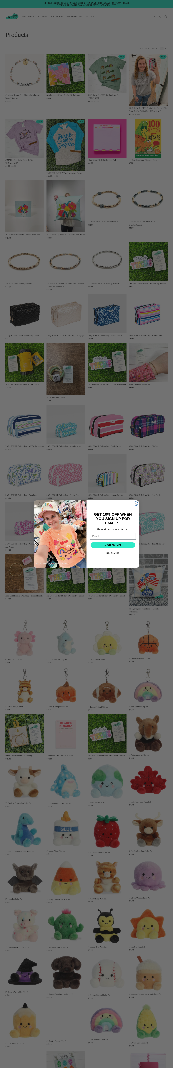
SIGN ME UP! (113, 545)
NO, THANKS (113, 553)
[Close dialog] (136, 504)
